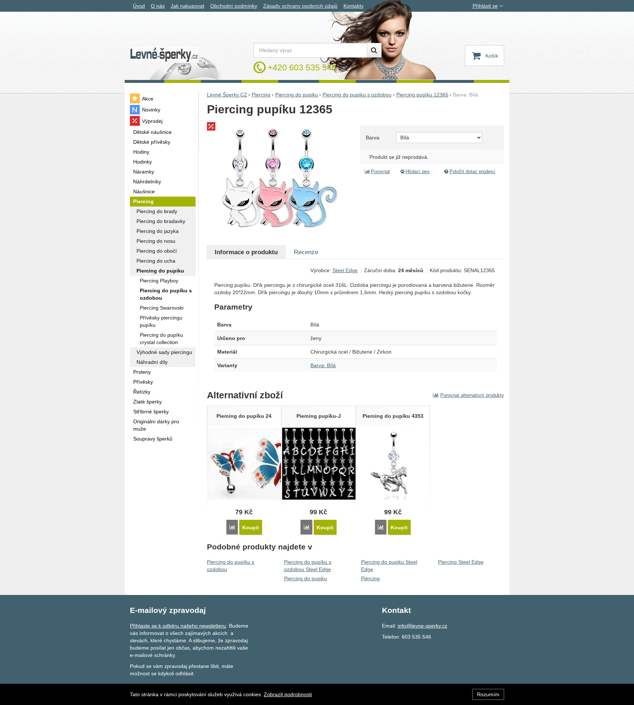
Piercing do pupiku (305, 578)
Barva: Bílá (323, 365)
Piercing (370, 578)
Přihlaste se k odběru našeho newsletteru (178, 626)
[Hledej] (374, 50)
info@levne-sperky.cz (422, 626)
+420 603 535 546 (302, 67)
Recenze (306, 252)
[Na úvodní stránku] (164, 54)
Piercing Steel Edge (461, 562)
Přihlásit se (485, 6)
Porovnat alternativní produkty (472, 395)
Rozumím (488, 694)
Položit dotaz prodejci (472, 171)
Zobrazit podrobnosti (288, 694)
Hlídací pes (417, 171)
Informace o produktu (246, 252)
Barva (372, 137)
